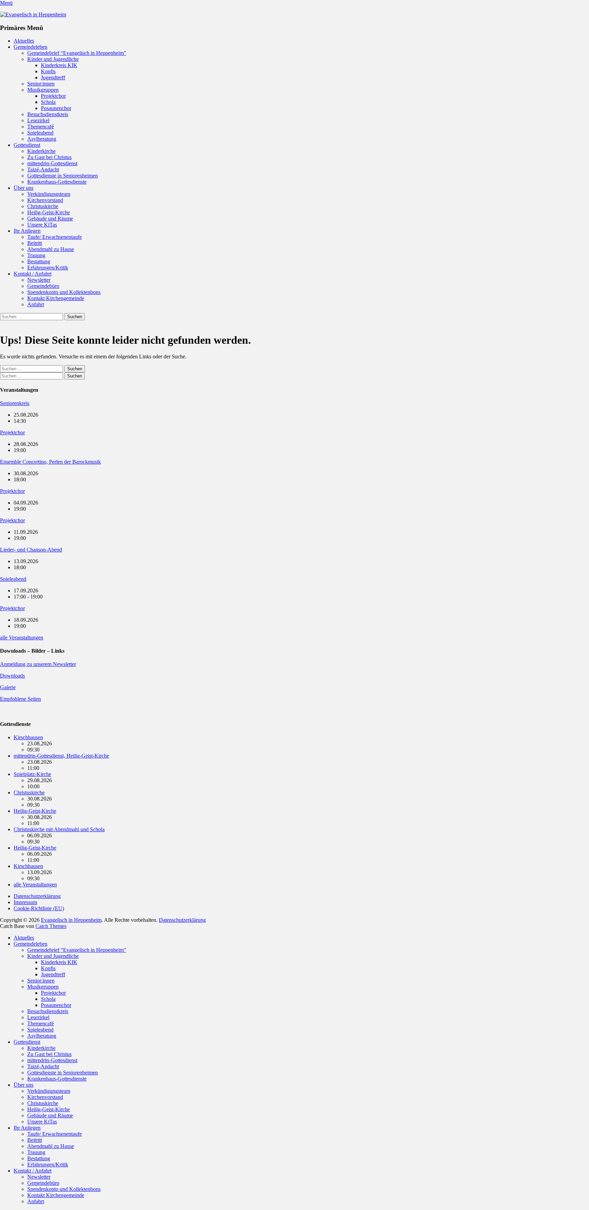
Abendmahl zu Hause (50, 249)
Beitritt (34, 243)
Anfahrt (35, 304)
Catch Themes (50, 926)
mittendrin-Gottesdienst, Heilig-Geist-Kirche (61, 756)
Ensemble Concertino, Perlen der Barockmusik (50, 462)
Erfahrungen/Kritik (47, 267)
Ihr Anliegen (27, 231)
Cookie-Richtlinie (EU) (39, 908)
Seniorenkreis (14, 403)
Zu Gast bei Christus (49, 157)
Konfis (48, 71)
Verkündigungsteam (48, 194)
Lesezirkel (38, 120)
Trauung (36, 255)
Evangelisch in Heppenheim (71, 920)
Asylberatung (41, 139)
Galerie (8, 687)
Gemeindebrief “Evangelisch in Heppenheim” (76, 53)
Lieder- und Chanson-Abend (31, 550)
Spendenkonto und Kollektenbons (64, 292)
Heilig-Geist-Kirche (48, 212)
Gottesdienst (27, 145)
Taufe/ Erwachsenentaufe (54, 237)
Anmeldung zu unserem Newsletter (38, 664)
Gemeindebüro (43, 286)
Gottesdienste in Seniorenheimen (62, 176)
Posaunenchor (56, 108)
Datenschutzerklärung (37, 896)
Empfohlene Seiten (20, 699)
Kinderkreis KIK (59, 65)
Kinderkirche (41, 151)
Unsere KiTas (42, 225)
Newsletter (38, 280)
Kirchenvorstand (45, 200)
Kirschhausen (28, 737)
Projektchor (53, 96)
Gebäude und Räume (50, 218)
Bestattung (38, 261)
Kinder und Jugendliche (53, 59)
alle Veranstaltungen (21, 637)
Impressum (25, 902)
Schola (48, 102)
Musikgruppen (43, 90)
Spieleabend (40, 133)
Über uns (23, 188)
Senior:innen (41, 84)
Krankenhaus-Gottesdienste (57, 182)
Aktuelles (24, 41)
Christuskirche (42, 206)
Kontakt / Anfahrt (32, 274)
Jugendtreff (53, 77)
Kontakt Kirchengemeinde (55, 298)
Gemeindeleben (30, 47)
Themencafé (40, 126)
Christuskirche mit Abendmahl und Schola (59, 829)
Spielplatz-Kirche (32, 774)
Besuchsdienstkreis (47, 114)
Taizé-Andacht (43, 169)
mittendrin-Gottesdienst (52, 163)
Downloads (12, 676)
